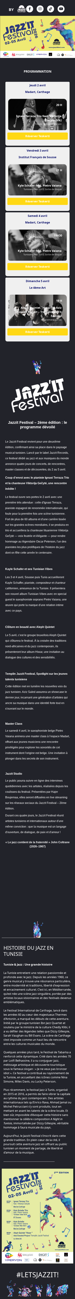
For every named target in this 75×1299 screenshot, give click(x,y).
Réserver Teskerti (37, 136)
